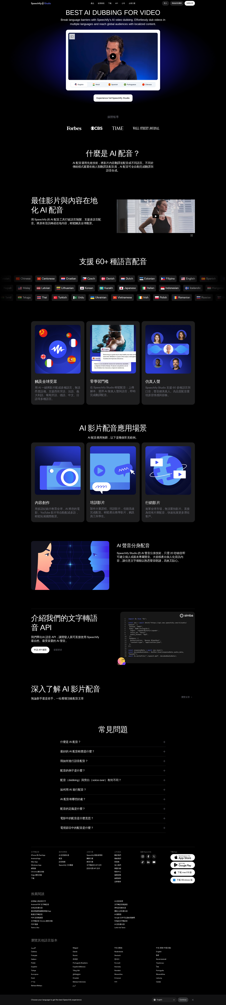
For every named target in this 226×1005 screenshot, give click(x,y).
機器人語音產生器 (121, 911)
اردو (74, 986)
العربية (33, 948)
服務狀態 (117, 875)
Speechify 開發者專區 (95, 855)
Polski (33, 963)
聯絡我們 (117, 859)
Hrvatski (76, 978)
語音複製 (62, 862)
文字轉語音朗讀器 (121, 904)
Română (117, 971)
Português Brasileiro (80, 963)
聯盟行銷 (117, 868)
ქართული (76, 974)
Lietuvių (159, 978)
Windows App (36, 865)
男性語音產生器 (120, 908)
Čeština (34, 952)
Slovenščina (160, 974)
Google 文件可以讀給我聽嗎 (124, 918)
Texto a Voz (35, 928)
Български (34, 974)
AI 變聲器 (117, 914)
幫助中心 (117, 872)
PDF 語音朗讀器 (37, 918)
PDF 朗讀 (34, 924)
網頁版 (33, 868)
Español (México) (79, 967)
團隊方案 (90, 859)
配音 (60, 859)
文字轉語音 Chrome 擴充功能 (42, 921)
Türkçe (33, 971)
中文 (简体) (118, 948)
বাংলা (115, 982)
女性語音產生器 (37, 908)
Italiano (33, 959)
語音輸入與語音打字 (38, 901)
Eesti (33, 978)
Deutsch (117, 955)
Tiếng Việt (76, 971)
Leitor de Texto (119, 928)
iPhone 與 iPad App (38, 855)
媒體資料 (117, 878)
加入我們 (117, 865)
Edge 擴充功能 (36, 875)
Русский (117, 963)
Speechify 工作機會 (66, 865)
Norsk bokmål (161, 959)
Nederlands (118, 952)
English (158, 952)
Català (158, 982)
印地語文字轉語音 (121, 921)
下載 (109, 3)
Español (34, 967)
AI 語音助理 (118, 901)
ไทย (157, 967)
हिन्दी (157, 955)
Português (160, 971)
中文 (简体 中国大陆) (163, 948)
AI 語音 (46, 637)
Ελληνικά (117, 978)
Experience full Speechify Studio (113, 98)
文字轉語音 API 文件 (94, 865)
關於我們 (117, 855)
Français (34, 955)
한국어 (116, 959)
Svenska (117, 967)
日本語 (75, 959)
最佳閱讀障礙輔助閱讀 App (41, 911)
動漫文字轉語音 (37, 914)
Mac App (34, 862)
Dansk (75, 952)
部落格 (116, 862)
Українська (160, 963)
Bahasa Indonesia (79, 982)
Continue (183, 1000)
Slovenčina (118, 974)
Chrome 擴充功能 (37, 872)
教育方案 (90, 862)
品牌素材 (117, 882)
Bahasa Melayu (36, 986)
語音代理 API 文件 (93, 868)
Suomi (75, 955)
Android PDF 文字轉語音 (40, 904)
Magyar (75, 948)
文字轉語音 (35, 852)
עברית (33, 982)
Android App (35, 859)
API (116, 3)
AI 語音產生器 (64, 855)
